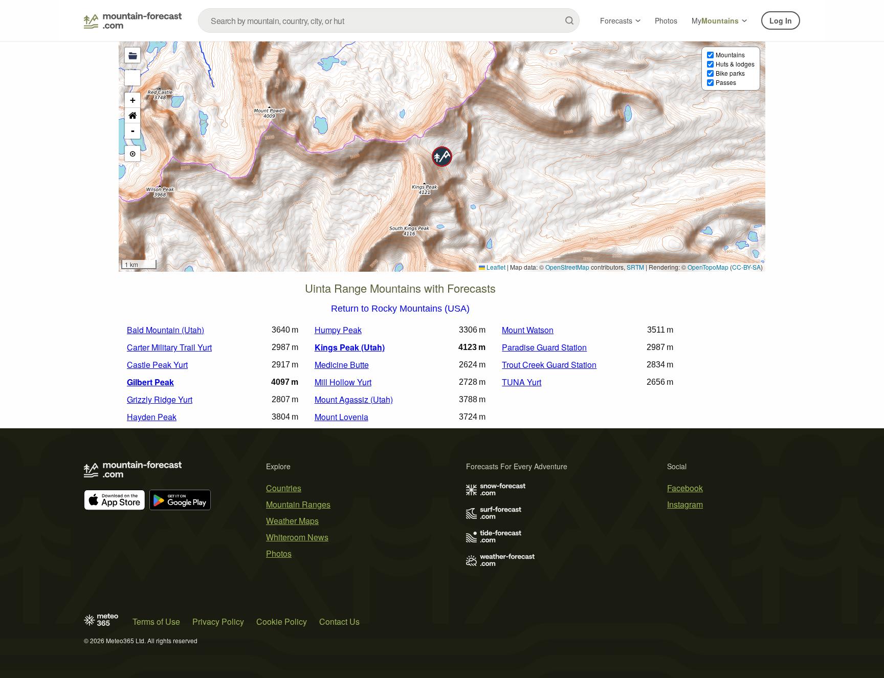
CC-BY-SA (746, 267)
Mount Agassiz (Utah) (354, 399)
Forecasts (616, 20)
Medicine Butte (342, 364)
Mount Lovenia (341, 417)
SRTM (635, 267)
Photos (666, 20)
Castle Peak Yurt (157, 364)
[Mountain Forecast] (133, 20)
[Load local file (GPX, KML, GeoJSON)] (132, 55)
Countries (283, 488)
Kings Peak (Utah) (350, 347)
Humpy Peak (338, 330)
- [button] (133, 130)
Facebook (685, 488)
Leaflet (495, 267)
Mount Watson (528, 330)
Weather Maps (292, 521)
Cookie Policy (281, 621)
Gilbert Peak (150, 382)
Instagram (685, 504)
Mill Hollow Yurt (343, 382)
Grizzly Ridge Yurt (159, 399)
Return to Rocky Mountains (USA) (400, 309)
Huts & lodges (735, 63)
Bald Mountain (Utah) (165, 330)
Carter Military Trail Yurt (169, 347)
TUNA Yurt (521, 382)
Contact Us (339, 621)
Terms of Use (156, 621)
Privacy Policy (218, 621)
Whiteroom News (297, 537)
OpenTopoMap (708, 267)
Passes (726, 82)
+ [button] (133, 100)
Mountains (730, 54)
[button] (442, 156)
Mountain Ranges (298, 504)
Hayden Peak (151, 417)
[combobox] (389, 20)
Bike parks (730, 73)
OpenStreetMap (567, 267)
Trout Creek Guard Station (549, 364)
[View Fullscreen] (132, 77)
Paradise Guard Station (544, 347)
